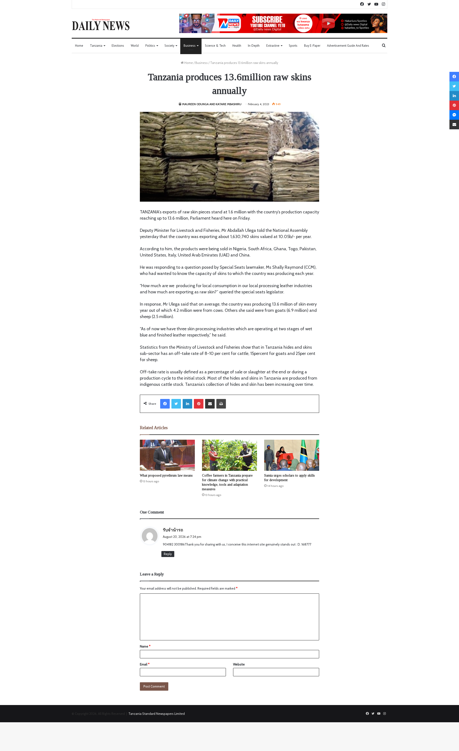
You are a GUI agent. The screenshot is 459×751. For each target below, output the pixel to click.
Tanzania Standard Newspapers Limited (156, 714)
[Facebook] (165, 404)
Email (144, 664)
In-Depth (254, 46)
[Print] (221, 404)
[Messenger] (454, 115)
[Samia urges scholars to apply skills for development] (291, 455)
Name (145, 646)
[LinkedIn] (187, 404)
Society (169, 46)
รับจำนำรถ (173, 530)
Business (190, 46)
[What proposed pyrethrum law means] (167, 455)
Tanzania (96, 46)
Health (236, 46)
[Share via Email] (210, 404)
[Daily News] (101, 24)
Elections (118, 46)
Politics (150, 46)
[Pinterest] (198, 404)
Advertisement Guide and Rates (348, 46)
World (135, 46)
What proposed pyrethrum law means (166, 475)
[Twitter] (176, 404)
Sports (293, 46)
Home (79, 46)
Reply (168, 554)
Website (239, 664)
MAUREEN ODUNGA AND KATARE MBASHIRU (211, 104)
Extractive (272, 46)
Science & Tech (215, 46)
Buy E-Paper (312, 46)
